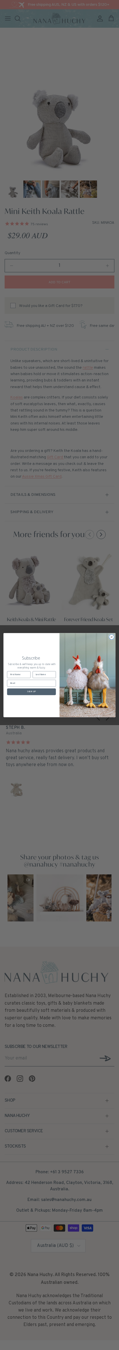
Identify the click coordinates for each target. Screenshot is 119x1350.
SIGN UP (31, 691)
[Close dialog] (111, 637)
